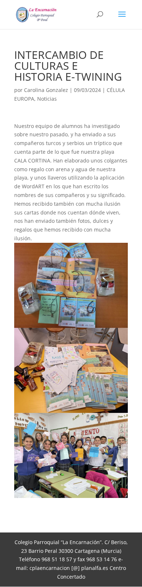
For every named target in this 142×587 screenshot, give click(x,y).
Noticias (47, 98)
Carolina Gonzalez (46, 90)
